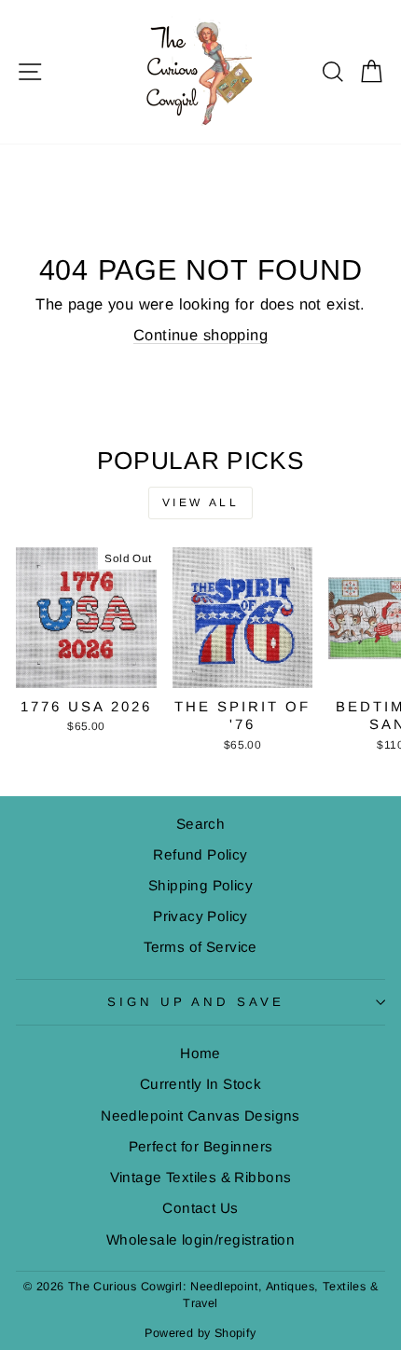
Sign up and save (196, 1002)
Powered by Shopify (200, 1333)
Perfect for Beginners (201, 1146)
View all (201, 502)
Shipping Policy (200, 885)
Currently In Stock (200, 1084)
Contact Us (200, 1208)
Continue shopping (200, 335)
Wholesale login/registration (201, 1239)
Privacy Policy (200, 916)
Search (200, 824)
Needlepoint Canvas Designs (200, 1115)
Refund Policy (200, 854)
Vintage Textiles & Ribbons (201, 1177)
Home (200, 1053)
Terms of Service (200, 947)
